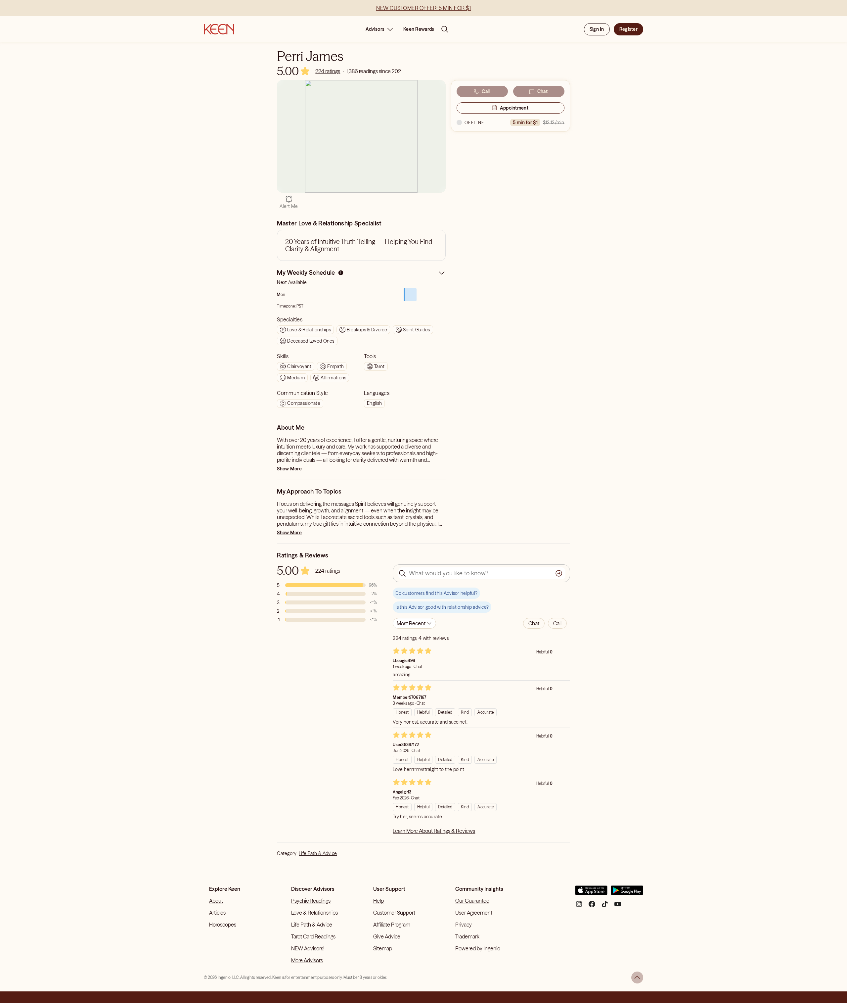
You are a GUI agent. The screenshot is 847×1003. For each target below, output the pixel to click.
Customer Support (394, 912)
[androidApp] (627, 893)
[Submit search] (558, 573)
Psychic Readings (311, 900)
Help (378, 900)
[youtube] (618, 906)
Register (628, 29)
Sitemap (382, 948)
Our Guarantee (472, 900)
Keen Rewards (418, 29)
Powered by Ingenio (477, 948)
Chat (542, 91)
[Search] (444, 29)
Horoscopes (222, 924)
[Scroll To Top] (637, 977)
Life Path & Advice (318, 853)
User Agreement (473, 912)
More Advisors (307, 960)
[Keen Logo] (219, 29)
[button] (534, 623)
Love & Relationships (314, 912)
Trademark (467, 936)
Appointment (514, 108)
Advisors (375, 29)
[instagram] (579, 906)
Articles (217, 912)
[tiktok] (605, 906)
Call (486, 91)
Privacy (463, 924)
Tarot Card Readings (313, 936)
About (216, 900)
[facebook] (592, 906)
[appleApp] (591, 893)
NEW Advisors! (307, 948)
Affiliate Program (391, 924)
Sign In (597, 29)
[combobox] (414, 623)
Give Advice (386, 936)
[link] (327, 71)
